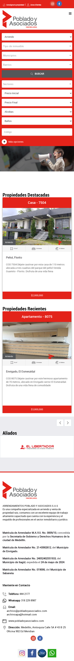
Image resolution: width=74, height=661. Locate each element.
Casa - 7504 (37, 202)
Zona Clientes (35, 5)
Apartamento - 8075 (37, 316)
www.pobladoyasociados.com (26, 620)
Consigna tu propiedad (15, 5)
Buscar (39, 73)
